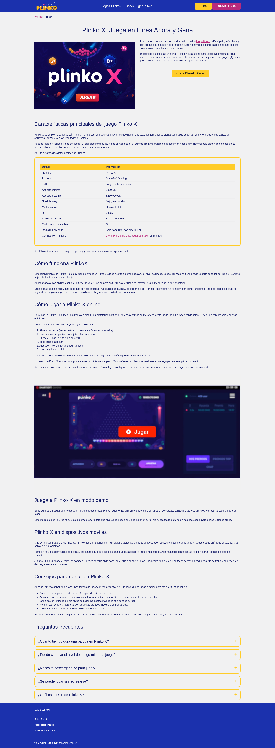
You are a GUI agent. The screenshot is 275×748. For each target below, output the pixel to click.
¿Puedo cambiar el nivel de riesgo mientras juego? (77, 655)
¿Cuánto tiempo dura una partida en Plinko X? (73, 641)
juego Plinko (203, 41)
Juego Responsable (44, 724)
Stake (145, 235)
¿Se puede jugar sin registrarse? (63, 681)
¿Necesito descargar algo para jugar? (66, 668)
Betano (126, 235)
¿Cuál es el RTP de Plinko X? (61, 695)
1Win (109, 235)
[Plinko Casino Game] (46, 6)
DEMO (203, 6)
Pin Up (117, 235)
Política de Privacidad (45, 730)
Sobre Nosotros (42, 719)
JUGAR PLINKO (226, 6)
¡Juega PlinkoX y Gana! (190, 73)
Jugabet (136, 235)
